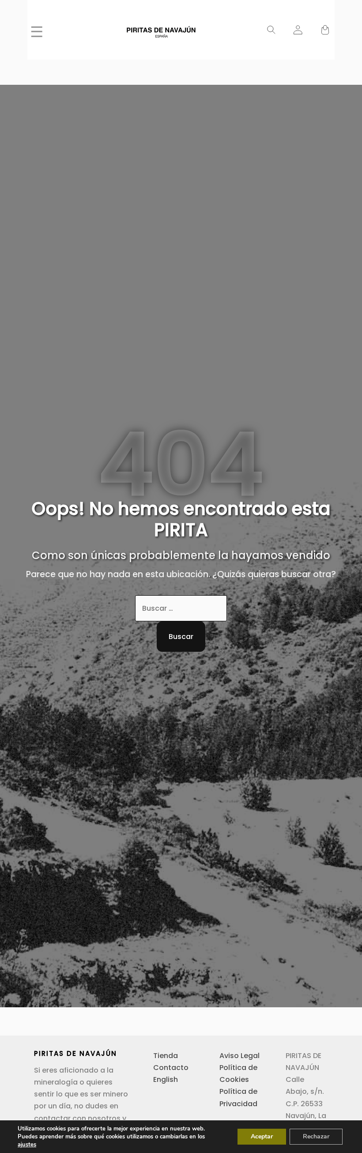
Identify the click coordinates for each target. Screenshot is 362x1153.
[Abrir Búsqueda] (271, 30)
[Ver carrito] (325, 30)
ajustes (27, 1145)
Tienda (165, 1056)
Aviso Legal (239, 1056)
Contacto (171, 1067)
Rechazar (316, 1136)
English (165, 1079)
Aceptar (262, 1136)
